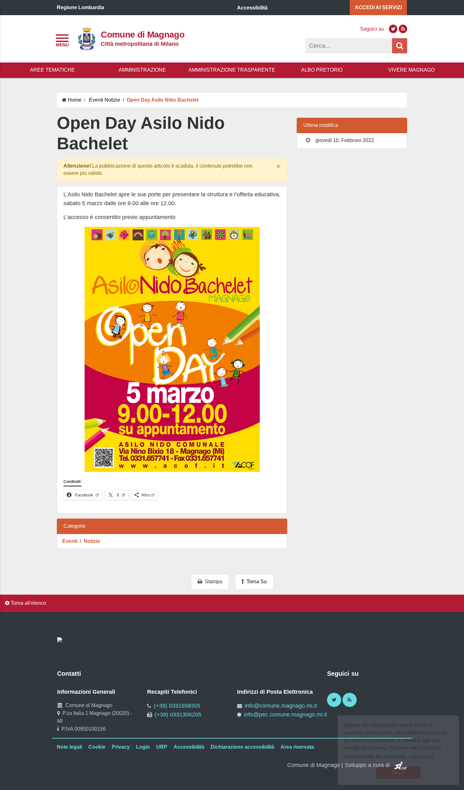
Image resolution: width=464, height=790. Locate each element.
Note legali (69, 747)
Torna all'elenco (27, 603)
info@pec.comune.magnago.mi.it (285, 714)
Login (143, 747)
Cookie (96, 747)
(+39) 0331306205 (178, 714)
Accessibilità (189, 747)
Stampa (212, 581)
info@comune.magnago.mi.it (281, 706)
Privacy (121, 747)
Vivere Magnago (411, 70)
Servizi (378, 7)
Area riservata (297, 747)
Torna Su (255, 581)
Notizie (92, 541)
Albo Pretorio (321, 70)
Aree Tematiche (52, 70)
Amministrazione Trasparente (231, 70)
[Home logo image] (86, 38)
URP (161, 747)
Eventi (69, 541)
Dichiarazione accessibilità (242, 747)
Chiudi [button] (398, 772)
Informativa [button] (421, 756)
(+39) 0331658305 (177, 706)
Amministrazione (142, 70)
